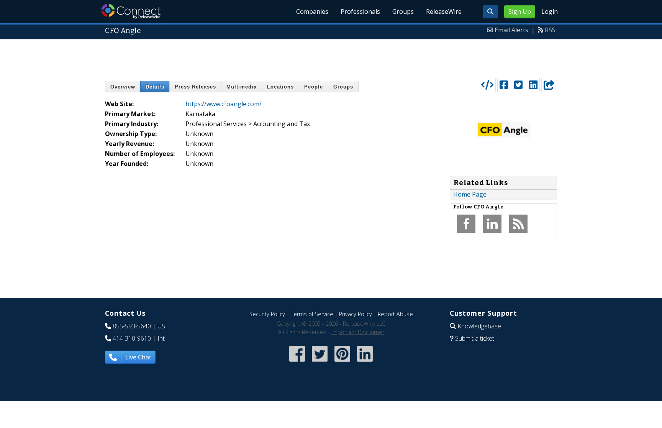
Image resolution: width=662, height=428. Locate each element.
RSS (550, 30)
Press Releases (195, 87)
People (313, 87)
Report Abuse (395, 314)
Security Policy (267, 314)
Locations (280, 87)
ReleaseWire (444, 11)
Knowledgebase (479, 326)
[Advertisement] (331, 56)
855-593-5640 (132, 326)
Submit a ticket (474, 338)
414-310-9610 (132, 338)
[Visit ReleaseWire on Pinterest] (342, 362)
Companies (312, 11)
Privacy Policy (355, 314)
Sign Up (519, 11)
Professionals (360, 11)
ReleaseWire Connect (131, 11)
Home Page (470, 194)
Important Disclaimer (357, 332)
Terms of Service (312, 314)
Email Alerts (511, 30)
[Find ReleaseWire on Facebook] (297, 362)
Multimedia (241, 87)
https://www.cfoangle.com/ (223, 104)
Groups (403, 11)
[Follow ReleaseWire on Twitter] (319, 362)
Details (155, 87)
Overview (122, 87)
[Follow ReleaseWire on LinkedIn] (364, 362)
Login (549, 11)
